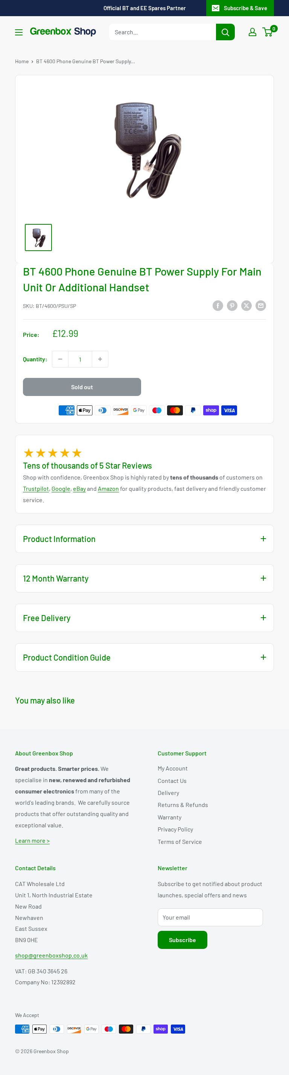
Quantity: (35, 358)
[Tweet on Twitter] (246, 305)
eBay (79, 488)
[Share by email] (261, 305)
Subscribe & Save (245, 8)
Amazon (108, 488)
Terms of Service (180, 841)
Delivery (168, 792)
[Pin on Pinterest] (232, 305)
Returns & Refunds (183, 804)
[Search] (225, 32)
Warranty (169, 817)
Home (22, 61)
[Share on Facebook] (218, 305)
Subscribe (182, 939)
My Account (173, 768)
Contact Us (172, 780)
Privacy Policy (175, 829)
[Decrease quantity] (60, 359)
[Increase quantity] (100, 359)
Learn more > (32, 840)
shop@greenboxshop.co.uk (51, 955)
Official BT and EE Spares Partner (144, 8)
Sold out (82, 386)
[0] (267, 32)
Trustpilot (36, 488)
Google (61, 488)
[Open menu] (19, 32)
